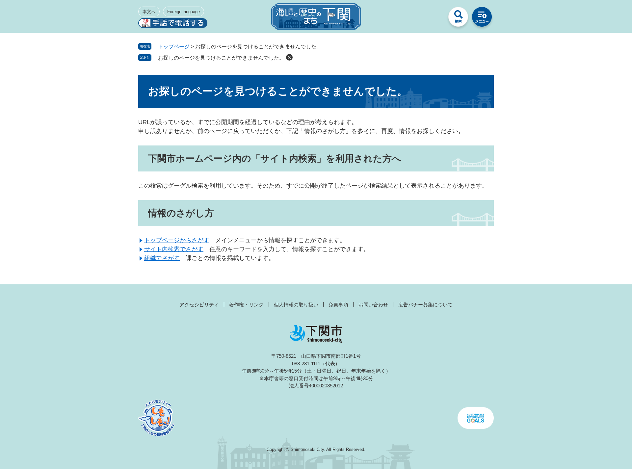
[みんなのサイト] (434, 18)
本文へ (149, 11)
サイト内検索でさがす (173, 249)
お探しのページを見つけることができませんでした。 (221, 58)
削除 (289, 57)
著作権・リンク (246, 304)
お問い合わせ (373, 304)
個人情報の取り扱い (296, 304)
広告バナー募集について (425, 304)
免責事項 (338, 304)
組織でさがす (162, 258)
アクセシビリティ (199, 304)
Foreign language (183, 11)
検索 (458, 18)
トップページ (174, 46)
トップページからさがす (176, 240)
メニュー (482, 18)
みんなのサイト (434, 18)
